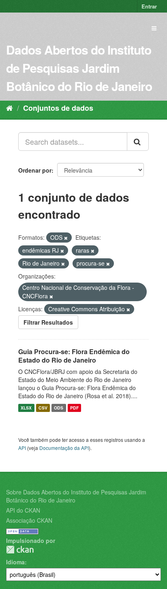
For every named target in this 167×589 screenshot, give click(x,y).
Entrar (149, 6)
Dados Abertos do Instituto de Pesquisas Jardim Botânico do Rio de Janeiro (79, 68)
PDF (74, 408)
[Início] (9, 107)
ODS (58, 408)
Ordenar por (34, 170)
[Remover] (66, 237)
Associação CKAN (29, 520)
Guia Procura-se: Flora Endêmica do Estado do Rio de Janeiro (74, 356)
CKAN (20, 549)
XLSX (26, 408)
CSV (43, 408)
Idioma (15, 562)
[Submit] (138, 141)
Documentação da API (64, 447)
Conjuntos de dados (58, 108)
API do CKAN (23, 510)
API (22, 447)
